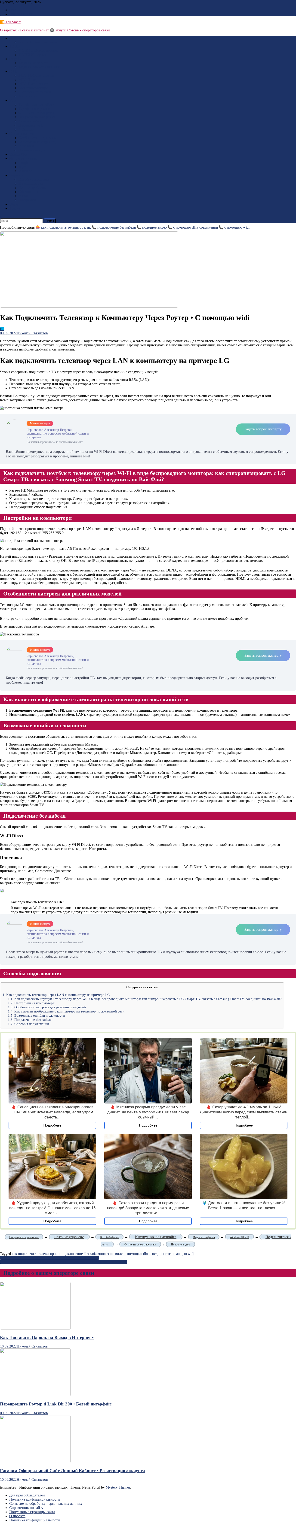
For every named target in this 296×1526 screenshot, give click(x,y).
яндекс (23, 167)
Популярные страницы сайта (32, 1512)
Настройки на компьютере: (31, 1003)
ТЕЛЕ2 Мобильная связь (38, 50)
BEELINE (17, 38)
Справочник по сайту (26, 1508)
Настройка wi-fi (30, 125)
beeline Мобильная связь (37, 42)
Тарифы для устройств (36, 104)
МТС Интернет (30, 80)
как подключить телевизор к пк (66, 227)
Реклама (15, 10)
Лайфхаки (26, 129)
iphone (23, 196)
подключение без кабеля (116, 227)
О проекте (17, 1516)
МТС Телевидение (33, 84)
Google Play (18, 154)
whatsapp (25, 171)
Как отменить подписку (37, 142)
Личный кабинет (31, 121)
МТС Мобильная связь (36, 75)
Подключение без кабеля (30, 1019)
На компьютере (30, 183)
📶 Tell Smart (10, 22)
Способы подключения (28, 1024)
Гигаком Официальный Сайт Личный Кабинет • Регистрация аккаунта (72, 1470)
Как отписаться (21, 134)
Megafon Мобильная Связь (39, 67)
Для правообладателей (27, 1495)
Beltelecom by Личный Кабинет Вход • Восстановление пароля (49, 1258)
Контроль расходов (33, 88)
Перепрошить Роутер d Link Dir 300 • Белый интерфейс (55, 1404)
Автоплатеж (28, 96)
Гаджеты (16, 175)
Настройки (27, 200)
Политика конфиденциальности (34, 1499)
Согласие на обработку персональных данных (45, 1503)
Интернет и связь (23, 158)
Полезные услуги (32, 150)
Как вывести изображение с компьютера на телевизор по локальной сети (66, 1011)
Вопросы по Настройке (37, 117)
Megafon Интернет (33, 63)
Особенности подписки (37, 138)
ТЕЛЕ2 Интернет (32, 55)
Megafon (15, 59)
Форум (14, 208)
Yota (12, 100)
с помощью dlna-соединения (195, 227)
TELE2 (14, 46)
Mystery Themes (118, 1487)
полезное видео (154, 227)
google (23, 163)
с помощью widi (237, 227)
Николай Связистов (32, 333)
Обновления (28, 192)
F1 (2, 329)
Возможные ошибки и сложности (36, 1015)
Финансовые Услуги (34, 92)
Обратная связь (21, 14)
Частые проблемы (32, 188)
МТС (13, 71)
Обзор (14, 204)
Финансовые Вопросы (36, 113)
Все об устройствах (33, 179)
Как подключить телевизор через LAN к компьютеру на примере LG (56, 995)
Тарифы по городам (34, 109)
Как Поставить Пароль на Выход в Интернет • (47, 1337)
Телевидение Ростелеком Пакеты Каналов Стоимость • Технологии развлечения (63, 1262)
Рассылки (26, 146)
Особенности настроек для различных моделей (47, 1007)
